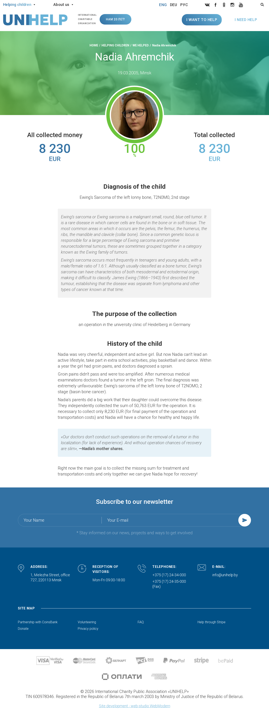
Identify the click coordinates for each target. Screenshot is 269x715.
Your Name (34, 520)
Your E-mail (117, 520)
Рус (184, 5)
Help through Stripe (211, 622)
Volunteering (87, 622)
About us (61, 4)
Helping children (17, 4)
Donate (23, 629)
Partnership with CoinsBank (38, 622)
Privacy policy (88, 629)
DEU (173, 5)
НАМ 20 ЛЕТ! (115, 19)
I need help (246, 19)
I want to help (201, 19)
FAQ (141, 622)
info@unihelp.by (225, 575)
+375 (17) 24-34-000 (169, 575)
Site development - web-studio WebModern (134, 706)
